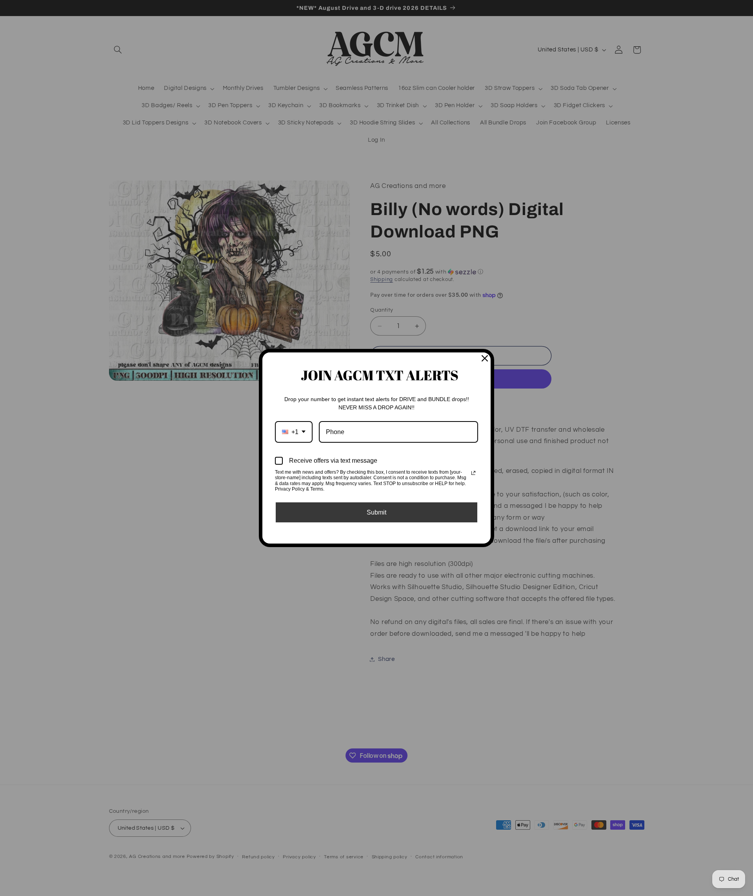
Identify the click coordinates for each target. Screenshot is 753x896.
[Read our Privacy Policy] (473, 473)
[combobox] (294, 432)
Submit (376, 512)
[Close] (484, 358)
